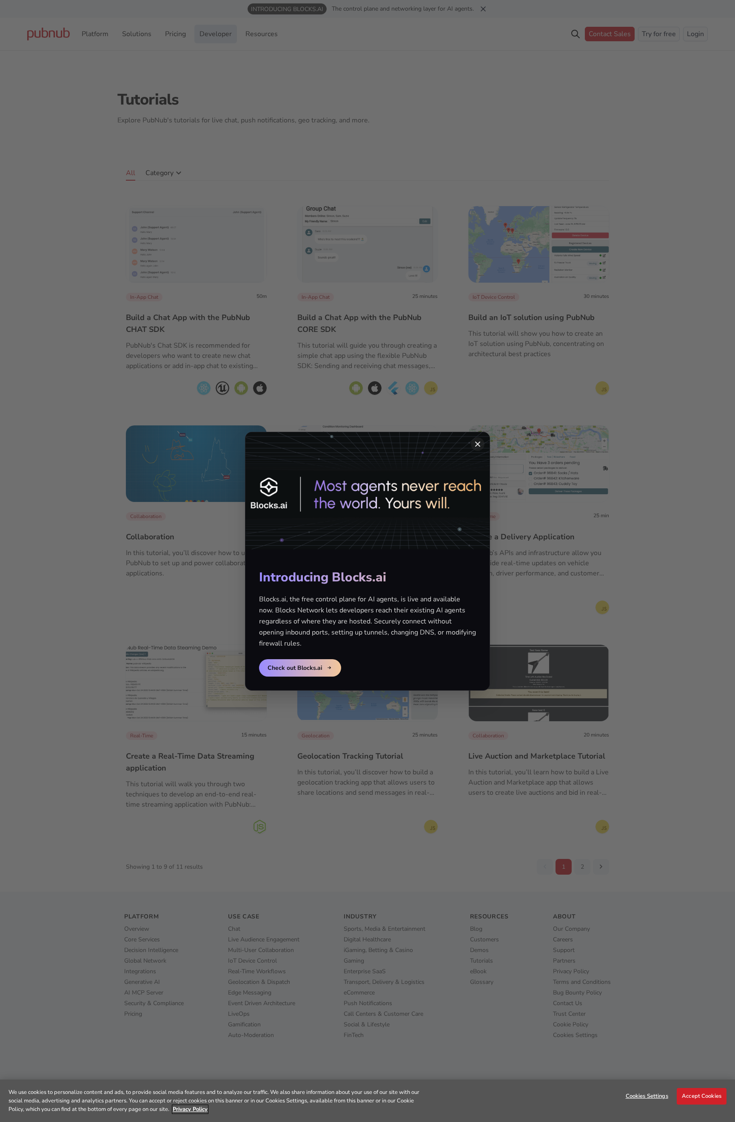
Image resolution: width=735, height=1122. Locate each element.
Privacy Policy (190, 1109)
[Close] (477, 444)
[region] (367, 1101)
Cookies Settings (647, 1096)
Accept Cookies (701, 1096)
